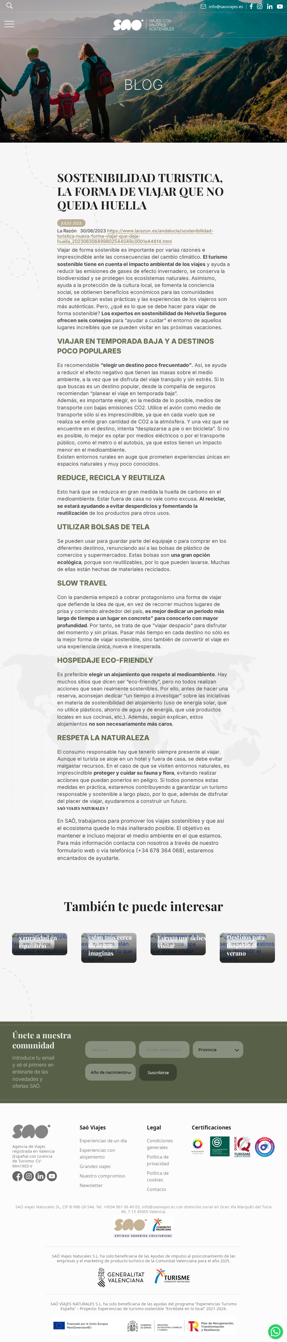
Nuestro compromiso (102, 1176)
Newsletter (91, 1185)
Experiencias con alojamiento (97, 1153)
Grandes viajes (95, 1166)
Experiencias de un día (103, 1141)
